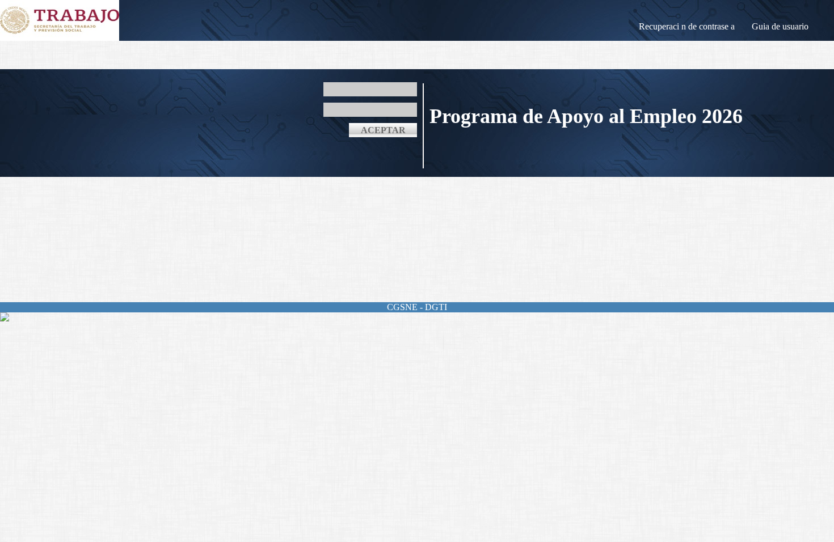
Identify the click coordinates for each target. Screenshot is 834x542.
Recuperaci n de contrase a (687, 26)
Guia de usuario (780, 26)
